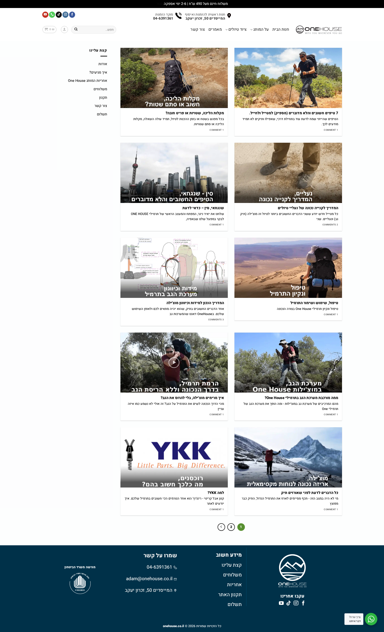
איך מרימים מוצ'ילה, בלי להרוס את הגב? (192, 398)
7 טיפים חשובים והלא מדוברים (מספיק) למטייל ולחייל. (293, 113)
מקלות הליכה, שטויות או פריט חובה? (195, 113)
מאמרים (215, 29)
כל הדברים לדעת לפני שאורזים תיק (309, 493)
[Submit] (76, 29)
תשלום (102, 114)
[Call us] (52, 15)
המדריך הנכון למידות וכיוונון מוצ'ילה (195, 303)
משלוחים (100, 89)
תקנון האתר (230, 594)
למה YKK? (216, 493)
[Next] (221, 527)
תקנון (103, 97)
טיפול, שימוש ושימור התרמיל (314, 303)
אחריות (234, 584)
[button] (64, 29)
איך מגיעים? (98, 72)
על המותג (261, 29)
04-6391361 (160, 567)
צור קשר (197, 29)
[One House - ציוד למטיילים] (319, 29)
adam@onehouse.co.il (149, 578)
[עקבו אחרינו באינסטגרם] (65, 15)
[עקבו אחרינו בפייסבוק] (72, 15)
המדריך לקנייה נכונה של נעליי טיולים (308, 208)
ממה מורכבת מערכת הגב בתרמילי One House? (301, 398)
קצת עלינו (232, 565)
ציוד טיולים (237, 29)
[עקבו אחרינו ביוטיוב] (45, 15)
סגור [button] (159, 3)
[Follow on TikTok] (59, 15)
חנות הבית (280, 29)
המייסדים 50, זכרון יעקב (148, 590)
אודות (102, 64)
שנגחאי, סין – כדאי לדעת (203, 208)
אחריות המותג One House (87, 80)
